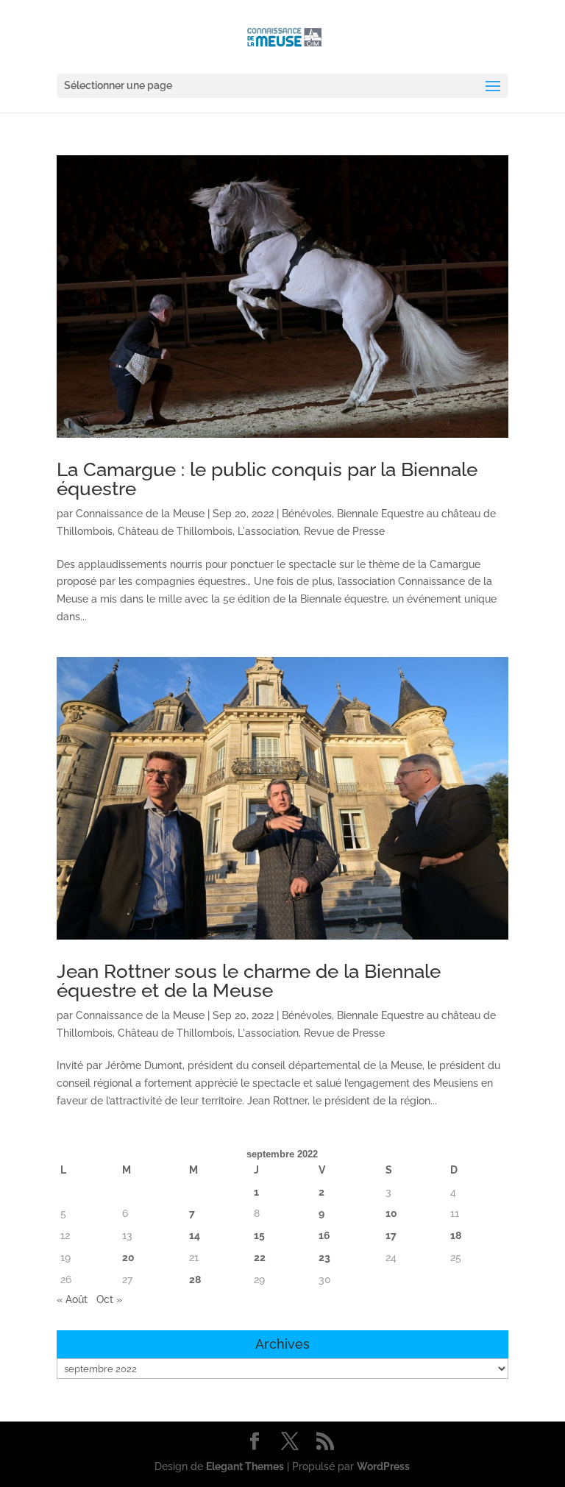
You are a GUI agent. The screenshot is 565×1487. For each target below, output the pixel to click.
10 (391, 1213)
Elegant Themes (245, 1466)
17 (391, 1235)
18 (455, 1235)
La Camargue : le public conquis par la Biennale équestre (267, 479)
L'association (268, 531)
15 (259, 1235)
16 (324, 1235)
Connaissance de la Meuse (140, 513)
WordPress (383, 1466)
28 (195, 1279)
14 (194, 1235)
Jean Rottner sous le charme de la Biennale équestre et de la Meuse (249, 980)
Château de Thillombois (175, 531)
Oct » (109, 1299)
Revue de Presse (344, 531)
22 (260, 1257)
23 (324, 1257)
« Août (72, 1299)
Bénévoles (307, 513)
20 (128, 1257)
